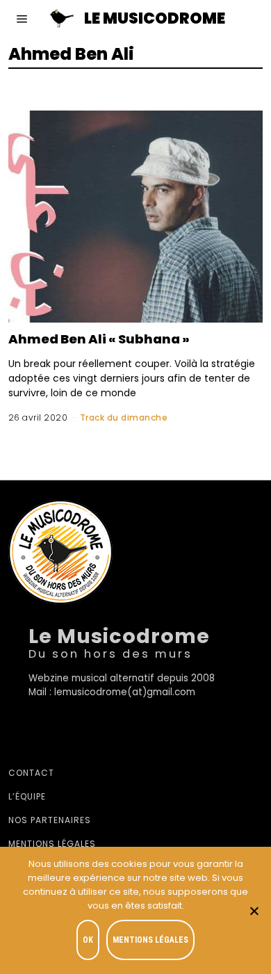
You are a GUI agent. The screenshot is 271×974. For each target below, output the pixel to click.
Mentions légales (52, 844)
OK (88, 940)
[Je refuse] (254, 911)
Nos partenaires (49, 820)
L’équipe (27, 796)
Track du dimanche (124, 417)
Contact (31, 773)
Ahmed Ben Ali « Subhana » (99, 339)
